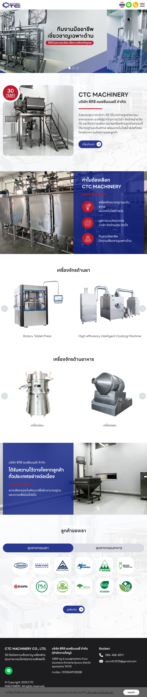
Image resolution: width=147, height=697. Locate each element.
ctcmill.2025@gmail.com (120, 661)
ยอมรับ (131, 692)
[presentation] (1, 304)
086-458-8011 (114, 655)
